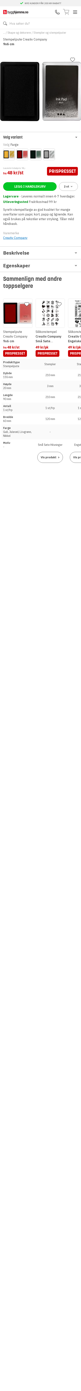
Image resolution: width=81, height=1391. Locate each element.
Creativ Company (15, 238)
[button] (40, 137)
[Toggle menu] (75, 12)
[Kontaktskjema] (57, 12)
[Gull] (9, 154)
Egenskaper (16, 265)
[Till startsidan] (15, 12)
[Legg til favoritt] (72, 60)
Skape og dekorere (19, 32)
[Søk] (5, 23)
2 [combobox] (66, 186)
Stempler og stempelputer (49, 32)
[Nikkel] (49, 154)
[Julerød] (22, 154)
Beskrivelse (16, 253)
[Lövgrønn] (36, 154)
